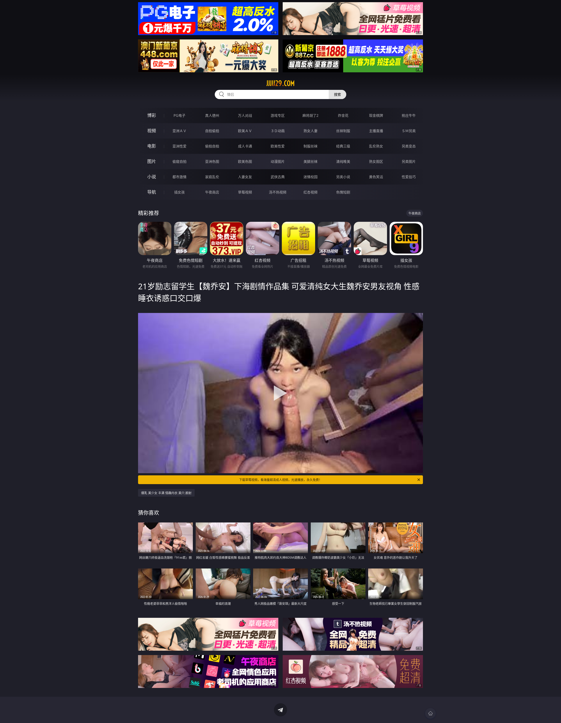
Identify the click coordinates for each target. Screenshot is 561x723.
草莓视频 (245, 192)
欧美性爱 (278, 146)
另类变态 (409, 146)
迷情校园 (311, 176)
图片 (151, 161)
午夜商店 (212, 192)
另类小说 (343, 176)
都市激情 (179, 176)
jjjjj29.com (280, 83)
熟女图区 (376, 161)
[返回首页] (430, 713)
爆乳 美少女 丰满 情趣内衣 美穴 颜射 (166, 493)
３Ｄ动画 (278, 130)
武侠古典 (278, 176)
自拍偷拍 (212, 130)
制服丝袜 (311, 146)
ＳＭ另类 (409, 130)
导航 (151, 192)
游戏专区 (278, 115)
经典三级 (343, 146)
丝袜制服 (343, 130)
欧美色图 (245, 161)
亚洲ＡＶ (179, 130)
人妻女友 (245, 176)
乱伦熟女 (376, 146)
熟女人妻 (311, 130)
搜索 (337, 94)
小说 (151, 177)
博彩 (151, 115)
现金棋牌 (376, 115)
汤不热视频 (277, 192)
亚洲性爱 (179, 146)
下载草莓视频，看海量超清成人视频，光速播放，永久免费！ (280, 480)
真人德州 (212, 115)
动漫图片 (278, 161)
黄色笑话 (376, 176)
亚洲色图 (212, 161)
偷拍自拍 (212, 146)
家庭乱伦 (212, 176)
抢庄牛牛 (409, 115)
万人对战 (245, 115)
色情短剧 (343, 192)
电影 (151, 146)
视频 (151, 131)
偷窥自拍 (179, 161)
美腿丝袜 (311, 161)
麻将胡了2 (310, 115)
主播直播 (376, 130)
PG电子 (179, 115)
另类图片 (409, 161)
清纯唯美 (343, 161)
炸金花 (343, 115)
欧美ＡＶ (245, 130)
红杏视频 (311, 192)
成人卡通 (245, 146)
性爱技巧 (409, 176)
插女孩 (179, 192)
